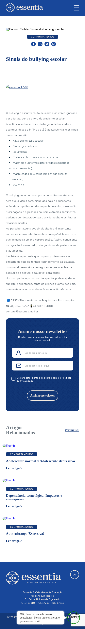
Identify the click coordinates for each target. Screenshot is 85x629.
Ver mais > (72, 430)
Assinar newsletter (42, 395)
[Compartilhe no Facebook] (33, 44)
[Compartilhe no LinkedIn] (40, 44)
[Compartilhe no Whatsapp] (53, 44)
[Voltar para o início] (24, 11)
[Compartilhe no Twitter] (46, 44)
